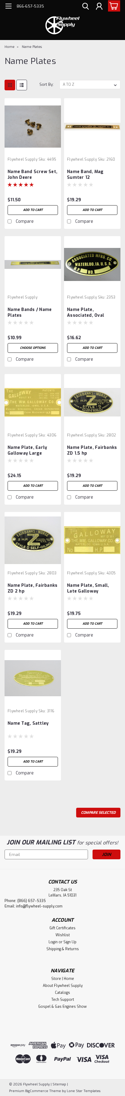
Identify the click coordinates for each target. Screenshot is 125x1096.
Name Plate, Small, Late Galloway (88, 588)
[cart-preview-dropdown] (112, 6)
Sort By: (46, 84)
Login (53, 942)
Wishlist (63, 935)
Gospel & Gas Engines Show (62, 1006)
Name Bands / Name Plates (30, 312)
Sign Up (69, 942)
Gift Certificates (62, 928)
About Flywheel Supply (63, 985)
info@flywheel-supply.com (39, 906)
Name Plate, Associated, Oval (85, 312)
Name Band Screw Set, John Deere (32, 174)
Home (10, 47)
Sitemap (59, 1084)
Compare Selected (98, 812)
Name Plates (32, 47)
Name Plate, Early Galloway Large (27, 450)
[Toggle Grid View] (10, 85)
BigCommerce (36, 1091)
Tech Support (62, 999)
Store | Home (62, 978)
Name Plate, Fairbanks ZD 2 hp (32, 588)
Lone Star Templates (83, 1091)
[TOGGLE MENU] (8, 7)
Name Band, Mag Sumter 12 (85, 174)
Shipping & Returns (62, 949)
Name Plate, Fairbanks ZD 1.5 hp (92, 450)
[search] (85, 7)
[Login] (99, 7)
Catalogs (62, 992)
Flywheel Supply (22, 159)
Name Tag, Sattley (28, 723)
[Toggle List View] (21, 85)
